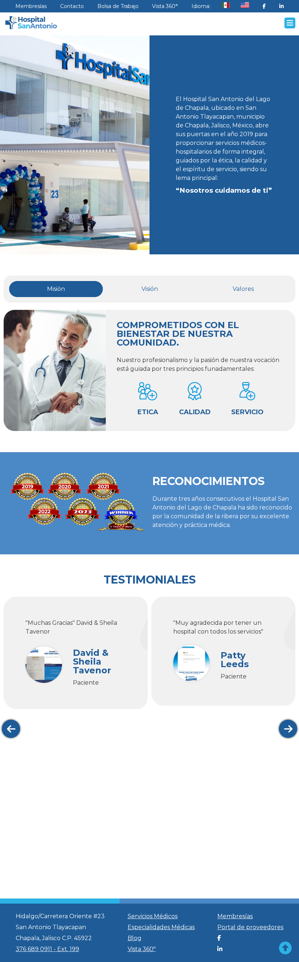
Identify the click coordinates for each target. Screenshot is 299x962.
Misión (56, 288)
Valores (243, 288)
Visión (149, 288)
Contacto (72, 6)
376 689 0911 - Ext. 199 (47, 949)
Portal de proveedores (250, 927)
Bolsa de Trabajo (118, 6)
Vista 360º (142, 949)
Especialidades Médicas (161, 927)
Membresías (31, 6)
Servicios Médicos (153, 916)
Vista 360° (165, 6)
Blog (134, 938)
